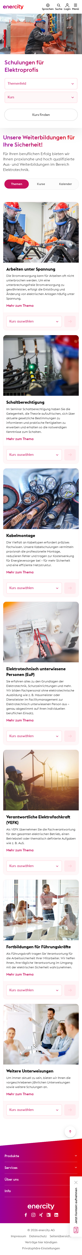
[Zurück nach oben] (70, 1131)
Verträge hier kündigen (41, 1242)
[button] (76, 1182)
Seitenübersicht (60, 1236)
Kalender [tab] (65, 184)
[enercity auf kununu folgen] (48, 1215)
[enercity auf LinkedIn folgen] (56, 1215)
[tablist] (41, 184)
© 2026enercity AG (41, 1230)
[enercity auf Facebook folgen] (25, 1215)
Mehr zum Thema (20, 305)
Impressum (18, 1236)
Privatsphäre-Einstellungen (41, 1248)
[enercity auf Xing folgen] (41, 1215)
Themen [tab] (16, 184)
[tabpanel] (41, 660)
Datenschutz (38, 1236)
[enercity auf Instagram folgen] (33, 1215)
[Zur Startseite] (13, 6)
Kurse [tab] (41, 184)
